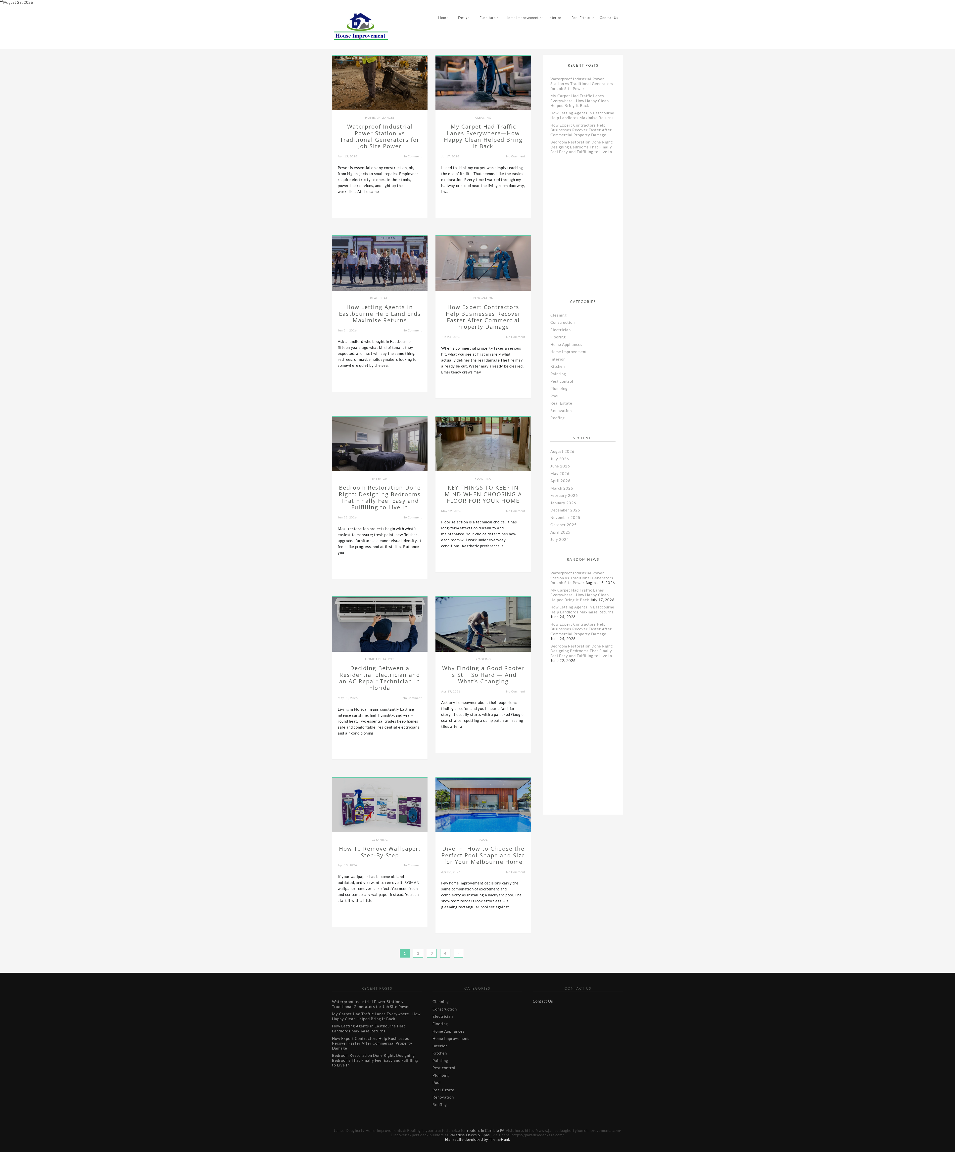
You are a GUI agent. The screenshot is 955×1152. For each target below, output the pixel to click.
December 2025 (565, 510)
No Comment (412, 156)
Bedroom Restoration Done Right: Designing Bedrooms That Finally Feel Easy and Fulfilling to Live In (582, 147)
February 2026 (564, 495)
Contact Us (609, 17)
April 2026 (560, 480)
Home (443, 17)
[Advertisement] (587, 230)
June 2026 (560, 466)
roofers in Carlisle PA (486, 1130)
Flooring (483, 478)
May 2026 (560, 473)
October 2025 (563, 524)
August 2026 (562, 451)
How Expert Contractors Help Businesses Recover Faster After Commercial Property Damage (581, 130)
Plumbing (559, 388)
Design (464, 17)
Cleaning (483, 117)
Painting (558, 373)
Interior (555, 17)
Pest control (561, 381)
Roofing (483, 659)
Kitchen (557, 366)
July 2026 (559, 459)
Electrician (560, 329)
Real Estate (581, 17)
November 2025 (565, 517)
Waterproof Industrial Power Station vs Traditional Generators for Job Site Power (581, 84)
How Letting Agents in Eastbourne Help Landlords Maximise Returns (582, 115)
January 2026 (563, 503)
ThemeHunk (499, 1139)
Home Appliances (379, 117)
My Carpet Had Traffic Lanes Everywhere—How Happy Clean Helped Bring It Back (579, 100)
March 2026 (561, 488)
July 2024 (559, 539)
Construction (562, 322)
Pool (483, 839)
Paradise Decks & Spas (469, 1135)
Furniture (487, 17)
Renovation (483, 298)
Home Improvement (522, 17)
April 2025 (560, 532)
